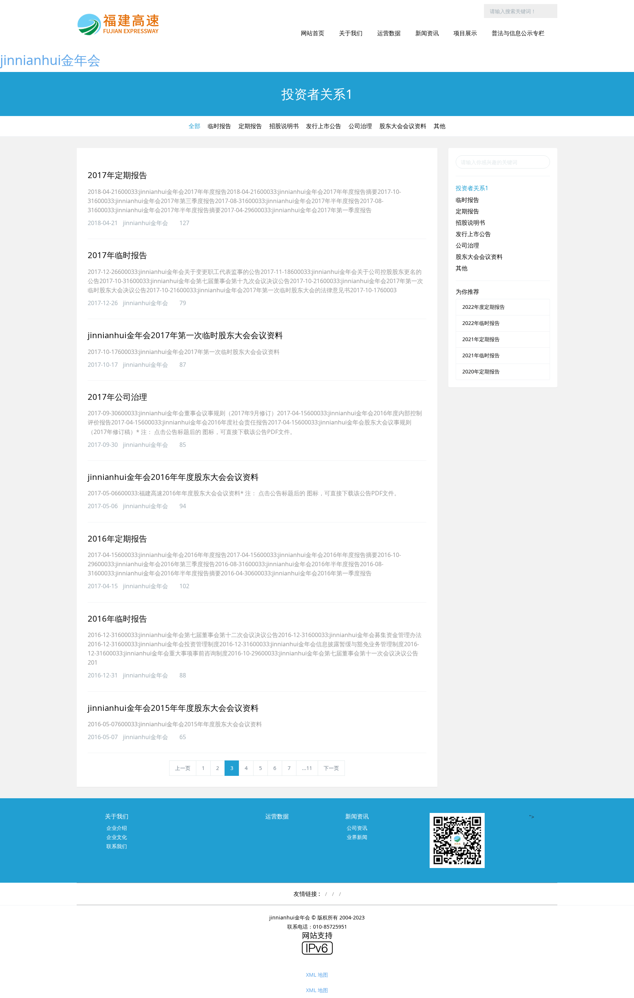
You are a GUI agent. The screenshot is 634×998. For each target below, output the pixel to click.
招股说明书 (284, 126)
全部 (194, 126)
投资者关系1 (472, 188)
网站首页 (312, 33)
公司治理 (360, 126)
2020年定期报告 (481, 371)
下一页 (331, 767)
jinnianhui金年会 (50, 60)
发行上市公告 (323, 126)
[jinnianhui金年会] (121, 24)
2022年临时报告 (481, 322)
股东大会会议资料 (402, 126)
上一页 (182, 767)
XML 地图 (317, 974)
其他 (439, 126)
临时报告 (219, 126)
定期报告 (250, 126)
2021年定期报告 (481, 339)
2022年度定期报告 (483, 306)
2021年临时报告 (481, 355)
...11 (307, 767)
